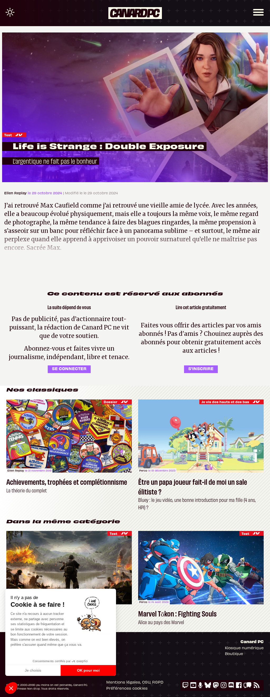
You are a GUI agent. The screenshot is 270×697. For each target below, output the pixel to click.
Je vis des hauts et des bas (225, 401)
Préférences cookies (127, 688)
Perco (143, 470)
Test (8, 135)
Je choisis (33, 670)
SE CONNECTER (69, 368)
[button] (11, 688)
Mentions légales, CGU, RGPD (134, 682)
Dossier (110, 401)
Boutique (234, 653)
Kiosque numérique (244, 647)
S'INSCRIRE (201, 368)
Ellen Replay (16, 193)
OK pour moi (88, 670)
